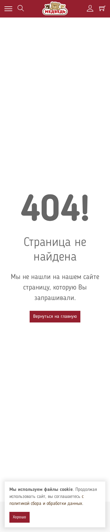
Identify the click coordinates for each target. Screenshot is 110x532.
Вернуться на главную (55, 316)
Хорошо (19, 517)
